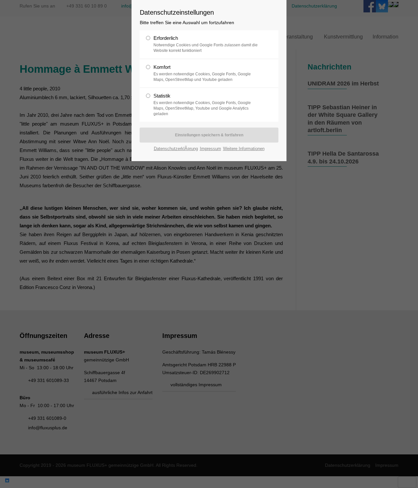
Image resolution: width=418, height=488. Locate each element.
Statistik (202, 104)
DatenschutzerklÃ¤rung (176, 148)
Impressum (210, 148)
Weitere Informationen (244, 148)
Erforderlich (205, 44)
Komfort (202, 73)
